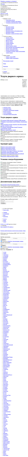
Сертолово (5, 406)
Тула (4, 426)
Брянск (5, 267)
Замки (4, 221)
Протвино (5, 385)
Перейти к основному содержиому (9, 1)
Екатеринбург (6, 293)
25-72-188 (4, 13)
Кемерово (5, 310)
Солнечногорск (6, 411)
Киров (4, 313)
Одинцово (5, 369)
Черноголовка (6, 441)
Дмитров (5, 289)
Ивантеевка (6, 301)
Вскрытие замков (10, 26)
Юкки (4, 451)
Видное (5, 269)
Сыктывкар (6, 417)
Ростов (4, 393)
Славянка (5, 410)
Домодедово (6, 291)
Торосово (5, 423)
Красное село (6, 329)
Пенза (4, 379)
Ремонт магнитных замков (12, 50)
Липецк (5, 340)
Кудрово (5, 335)
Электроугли (6, 449)
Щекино (5, 445)
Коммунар (5, 321)
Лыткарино (6, 346)
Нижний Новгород (7, 359)
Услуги (5, 219)
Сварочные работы (10, 20)
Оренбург (5, 372)
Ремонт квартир (7, 111)
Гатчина (5, 280)
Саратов (5, 402)
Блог (4, 215)
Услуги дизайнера (7, 113)
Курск (4, 338)
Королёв (5, 324)
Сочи (4, 413)
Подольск (5, 383)
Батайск (5, 260)
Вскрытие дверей (10, 28)
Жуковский (5, 294)
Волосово (5, 274)
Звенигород (6, 295)
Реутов (4, 392)
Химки (5, 436)
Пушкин (5, 387)
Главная (5, 71)
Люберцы (5, 347)
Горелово (5, 283)
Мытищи (5, 355)
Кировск (5, 316)
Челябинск (5, 440)
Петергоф (5, 381)
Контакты (5, 66)
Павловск (5, 373)
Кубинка (5, 334)
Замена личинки (10, 43)
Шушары (5, 444)
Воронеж (5, 275)
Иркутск (5, 305)
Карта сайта (6, 210)
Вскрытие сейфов (10, 32)
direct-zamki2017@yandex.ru (7, 227)
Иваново (5, 299)
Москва (5, 351)
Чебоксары (5, 438)
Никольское (6, 361)
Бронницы (5, 265)
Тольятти (5, 421)
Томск (4, 422)
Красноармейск (6, 325)
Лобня (4, 342)
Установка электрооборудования (10, 110)
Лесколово (5, 339)
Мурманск (5, 354)
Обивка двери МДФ (10, 56)
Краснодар (5, 328)
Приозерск (5, 384)
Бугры (4, 268)
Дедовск (5, 286)
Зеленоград (5, 298)
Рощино (5, 396)
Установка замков (10, 39)
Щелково (5, 447)
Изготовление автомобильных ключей (15, 47)
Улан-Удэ (5, 429)
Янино (4, 453)
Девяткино (5, 284)
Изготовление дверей (8, 61)
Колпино (5, 319)
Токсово (5, 419)
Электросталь (6, 448)
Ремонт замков (9, 41)
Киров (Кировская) (7, 314)
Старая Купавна (7, 414)
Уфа (4, 432)
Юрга (4, 452)
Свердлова (5, 403)
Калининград (6, 309)
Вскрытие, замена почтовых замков (14, 33)
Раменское (5, 391)
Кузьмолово (6, 336)
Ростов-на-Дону (7, 395)
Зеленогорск (6, 297)
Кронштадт (5, 332)
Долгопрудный (6, 290)
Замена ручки (9, 44)
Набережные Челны (8, 357)
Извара (5, 304)
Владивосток (6, 271)
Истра (4, 306)
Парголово (5, 376)
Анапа (4, 253)
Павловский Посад (7, 374)
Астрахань (5, 256)
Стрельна (5, 415)
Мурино (5, 353)
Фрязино (5, 433)
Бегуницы (5, 261)
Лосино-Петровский (8, 344)
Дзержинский (6, 287)
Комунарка (5, 323)
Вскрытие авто (9, 29)
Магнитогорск (6, 349)
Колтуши (5, 320)
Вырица (5, 279)
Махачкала (5, 350)
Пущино (5, 389)
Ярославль (5, 455)
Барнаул (5, 259)
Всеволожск (6, 276)
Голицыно (5, 282)
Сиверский (5, 408)
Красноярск (6, 331)
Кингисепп (5, 312)
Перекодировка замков (11, 46)
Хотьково (5, 437)
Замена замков (9, 37)
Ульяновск (5, 430)
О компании (6, 213)
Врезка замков (9, 40)
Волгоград (5, 272)
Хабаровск (5, 434)
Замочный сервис (7, 109)
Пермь (4, 380)
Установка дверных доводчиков (13, 21)
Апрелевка (5, 254)
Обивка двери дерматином (12, 58)
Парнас (5, 377)
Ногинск (5, 368)
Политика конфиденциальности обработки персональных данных (13, 230)
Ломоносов (5, 343)
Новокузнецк (6, 364)
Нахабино (5, 358)
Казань (4, 308)
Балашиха (5, 257)
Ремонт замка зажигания (11, 48)
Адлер (4, 252)
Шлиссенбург (6, 443)
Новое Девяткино (7, 362)
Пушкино (5, 388)
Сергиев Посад (6, 404)
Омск (4, 370)
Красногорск (6, 327)
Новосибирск (6, 366)
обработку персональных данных (15, 241)
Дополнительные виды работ (10, 114)
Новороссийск (6, 365)
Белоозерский (6, 263)
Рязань (4, 398)
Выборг (5, 278)
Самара (5, 399)
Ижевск (5, 302)
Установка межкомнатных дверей (14, 22)
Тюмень (5, 428)
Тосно (4, 425)
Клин (4, 317)
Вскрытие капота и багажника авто (14, 31)
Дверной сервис (7, 107)
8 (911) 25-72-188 (4, 224)
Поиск (18, 69)
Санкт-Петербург (7, 400)
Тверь (4, 418)
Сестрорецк (6, 407)
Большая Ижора (7, 264)
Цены (4, 63)
